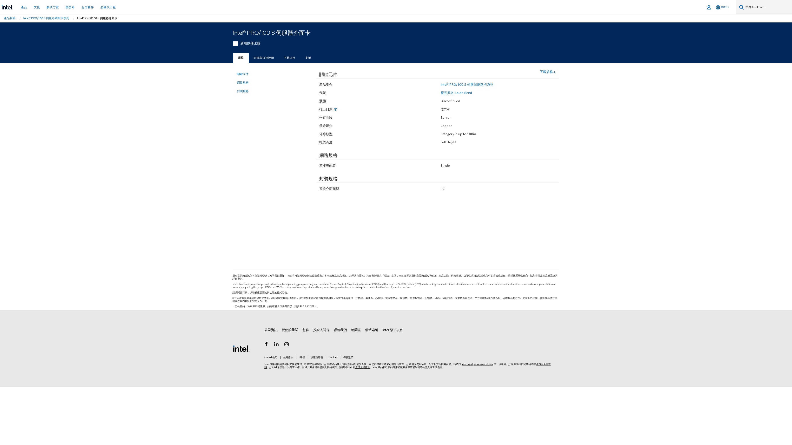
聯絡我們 (340, 330)
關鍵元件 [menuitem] (243, 74)
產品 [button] (24, 7)
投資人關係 (321, 330)
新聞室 (356, 330)
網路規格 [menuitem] (243, 82)
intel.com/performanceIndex (477, 364)
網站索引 (371, 330)
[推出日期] (335, 109)
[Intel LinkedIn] (276, 345)
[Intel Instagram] (286, 345)
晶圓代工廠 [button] (108, 7)
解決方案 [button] (53, 7)
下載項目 (289, 58)
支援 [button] (37, 7)
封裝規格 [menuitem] (243, 91)
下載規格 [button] (546, 72)
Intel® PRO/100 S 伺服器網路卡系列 (467, 85)
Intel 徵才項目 (392, 330)
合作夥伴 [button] (87, 7)
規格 (241, 58)
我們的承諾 (290, 330)
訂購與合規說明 (264, 58)
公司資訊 (271, 330)
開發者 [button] (70, 7)
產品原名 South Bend (456, 93)
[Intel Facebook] (266, 345)
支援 (308, 58)
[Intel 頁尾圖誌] (241, 348)
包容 (305, 330)
